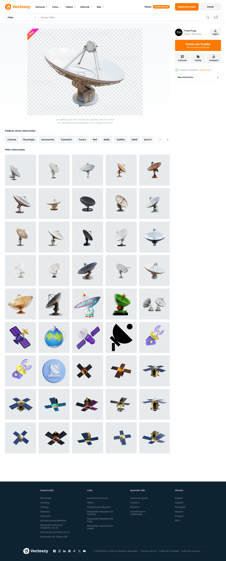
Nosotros (134, 507)
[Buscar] (208, 17)
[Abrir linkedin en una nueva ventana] (64, 551)
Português (180, 507)
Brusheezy (45, 498)
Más (99, 6)
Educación (45, 516)
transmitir (66, 139)
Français (179, 516)
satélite (121, 139)
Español (179, 502)
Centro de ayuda (138, 498)
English (179, 498)
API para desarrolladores (53, 520)
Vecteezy (44, 502)
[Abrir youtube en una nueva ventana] (84, 551)
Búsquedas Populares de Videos (100, 527)
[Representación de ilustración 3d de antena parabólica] (154, 337)
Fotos (55, 6)
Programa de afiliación (99, 507)
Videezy (44, 507)
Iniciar (210, 6)
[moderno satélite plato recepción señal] (87, 303)
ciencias (11, 139)
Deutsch (179, 511)
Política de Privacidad (169, 551)
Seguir (215, 34)
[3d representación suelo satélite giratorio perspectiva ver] (154, 303)
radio (107, 139)
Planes (147, 6)
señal (134, 139)
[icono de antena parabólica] (121, 337)
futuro (82, 139)
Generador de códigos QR (53, 536)
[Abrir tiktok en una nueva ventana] (74, 551)
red (95, 139)
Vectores (40, 6)
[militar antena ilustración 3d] (121, 303)
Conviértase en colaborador (138, 513)
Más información (185, 77)
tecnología (28, 139)
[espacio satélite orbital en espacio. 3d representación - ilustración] (87, 370)
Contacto (134, 502)
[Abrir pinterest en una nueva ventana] (69, 551)
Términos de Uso (149, 551)
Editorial (84, 6)
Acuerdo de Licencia (97, 498)
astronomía (47, 139)
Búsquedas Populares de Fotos (100, 520)
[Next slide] (165, 139)
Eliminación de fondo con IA (55, 532)
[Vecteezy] (17, 7)
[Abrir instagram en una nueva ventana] (59, 551)
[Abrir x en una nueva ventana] (79, 551)
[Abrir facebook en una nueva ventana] (54, 551)
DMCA (90, 502)
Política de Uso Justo (190, 551)
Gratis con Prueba (198, 45)
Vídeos (69, 6)
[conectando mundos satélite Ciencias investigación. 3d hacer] (20, 337)
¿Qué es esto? (205, 70)
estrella (148, 139)
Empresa (45, 511)
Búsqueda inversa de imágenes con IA (51, 526)
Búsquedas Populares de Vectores (100, 513)
